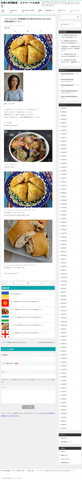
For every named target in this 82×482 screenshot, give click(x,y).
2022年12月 (64, 233)
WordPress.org (65, 462)
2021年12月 (64, 273)
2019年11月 (64, 358)
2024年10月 (64, 167)
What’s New (3, 11)
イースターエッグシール (75, 11)
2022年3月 (63, 262)
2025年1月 (63, 156)
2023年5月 (63, 218)
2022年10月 (64, 240)
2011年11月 (64, 410)
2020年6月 (63, 340)
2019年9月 (63, 365)
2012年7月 (63, 387)
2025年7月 (63, 137)
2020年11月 (64, 321)
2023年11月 (64, 200)
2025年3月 (63, 152)
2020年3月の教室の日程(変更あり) (46, 342)
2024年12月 (64, 159)
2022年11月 (64, 237)
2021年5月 (63, 299)
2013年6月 (63, 376)
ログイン (63, 451)
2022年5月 (63, 255)
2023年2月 (63, 226)
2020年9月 (63, 329)
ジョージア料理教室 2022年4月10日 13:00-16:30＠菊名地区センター (25, 332)
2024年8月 (63, 174)
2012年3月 (63, 399)
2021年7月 (63, 292)
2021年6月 (63, 296)
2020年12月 (64, 318)
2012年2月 (63, 402)
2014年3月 (63, 369)
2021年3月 (63, 307)
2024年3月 (63, 189)
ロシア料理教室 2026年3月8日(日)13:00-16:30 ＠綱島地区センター (70, 62)
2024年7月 (63, 178)
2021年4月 (63, 303)
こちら (14, 273)
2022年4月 (63, 259)
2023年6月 (63, 215)
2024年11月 (64, 163)
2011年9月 (63, 417)
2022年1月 (63, 270)
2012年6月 (63, 391)
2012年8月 (63, 384)
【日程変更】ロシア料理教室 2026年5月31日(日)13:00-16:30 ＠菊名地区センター (70, 48)
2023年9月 (63, 207)
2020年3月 (63, 343)
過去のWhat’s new (13, 11)
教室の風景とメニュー (49, 11)
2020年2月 (63, 347)
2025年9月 (63, 134)
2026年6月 (63, 108)
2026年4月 (63, 112)
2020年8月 (63, 332)
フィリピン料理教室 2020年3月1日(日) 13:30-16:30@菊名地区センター (26, 309)
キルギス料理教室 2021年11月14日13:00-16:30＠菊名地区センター (25, 301)
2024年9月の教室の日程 (67, 73)
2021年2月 (63, 310)
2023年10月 (64, 204)
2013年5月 (63, 380)
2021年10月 (64, 281)
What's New (7, 27)
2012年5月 (63, 395)
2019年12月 (64, 354)
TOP (13, 470)
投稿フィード (64, 455)
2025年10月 (64, 130)
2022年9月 (63, 244)
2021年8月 (63, 288)
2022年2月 (63, 266)
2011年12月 (64, 406)
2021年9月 (63, 284)
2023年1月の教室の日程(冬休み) (69, 90)
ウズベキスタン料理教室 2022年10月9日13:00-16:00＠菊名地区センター (26, 317)
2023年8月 (63, 211)
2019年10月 (64, 362)
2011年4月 (63, 421)
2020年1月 (63, 351)
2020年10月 (64, 325)
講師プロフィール (62, 11)
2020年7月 (63, 336)
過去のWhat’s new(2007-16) (28, 11)
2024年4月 (63, 185)
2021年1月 (63, 314)
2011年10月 (64, 413)
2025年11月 (64, 126)
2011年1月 (63, 428)
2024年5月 (63, 181)
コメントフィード (65, 458)
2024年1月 (63, 196)
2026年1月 (63, 123)
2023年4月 (63, 222)
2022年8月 (63, 248)
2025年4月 (63, 148)
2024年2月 (63, 192)
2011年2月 (63, 424)
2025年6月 (63, 141)
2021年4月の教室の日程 (15, 293)
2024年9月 (63, 170)
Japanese (66, 24)
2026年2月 (63, 119)
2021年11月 (64, 277)
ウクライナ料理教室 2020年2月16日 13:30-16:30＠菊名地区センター (15, 342)
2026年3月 (63, 115)
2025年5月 (63, 145)
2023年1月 (63, 229)
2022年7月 (63, 251)
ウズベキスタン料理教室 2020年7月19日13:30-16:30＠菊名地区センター (26, 325)
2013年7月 (63, 373)
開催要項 (40, 11)
